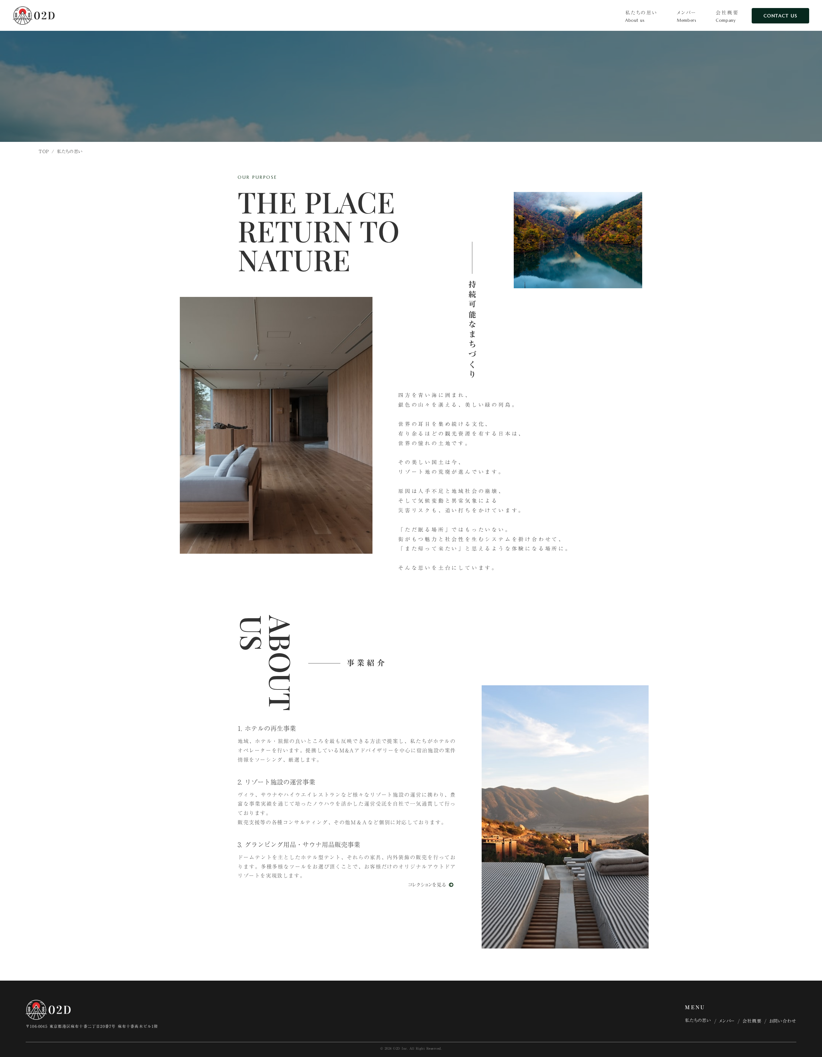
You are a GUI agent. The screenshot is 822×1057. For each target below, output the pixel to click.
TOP (44, 151)
